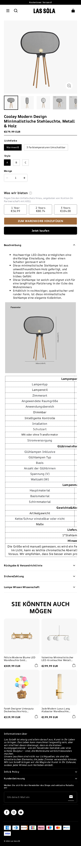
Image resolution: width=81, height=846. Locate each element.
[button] (8, 11)
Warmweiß (12, 147)
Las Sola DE (15, 841)
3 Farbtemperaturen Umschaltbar (46, 147)
